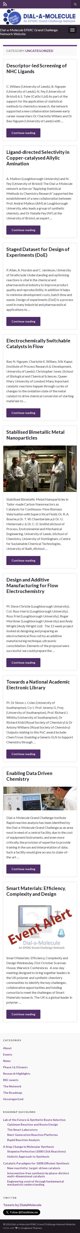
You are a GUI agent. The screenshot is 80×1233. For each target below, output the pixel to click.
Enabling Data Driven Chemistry (29, 776)
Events (7, 1054)
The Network (12, 1086)
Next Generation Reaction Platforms (32, 1134)
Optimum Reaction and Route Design (32, 1124)
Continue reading (23, 133)
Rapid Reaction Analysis (23, 1140)
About (7, 1048)
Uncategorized (13, 1099)
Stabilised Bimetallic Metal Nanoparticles (35, 435)
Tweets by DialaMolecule (22, 1205)
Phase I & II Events (15, 1067)
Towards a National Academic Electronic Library (38, 684)
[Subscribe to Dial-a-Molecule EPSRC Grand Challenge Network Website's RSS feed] (5, 3)
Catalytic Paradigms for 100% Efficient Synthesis (36, 1163)
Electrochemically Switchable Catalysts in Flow (38, 343)
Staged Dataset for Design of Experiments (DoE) (38, 252)
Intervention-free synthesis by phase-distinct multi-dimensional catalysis (38, 1174)
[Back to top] (71, 1224)
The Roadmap (12, 1092)
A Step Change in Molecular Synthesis (28, 1146)
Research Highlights (16, 1073)
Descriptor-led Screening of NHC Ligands (36, 68)
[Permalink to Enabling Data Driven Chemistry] (40, 798)
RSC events (10, 1080)
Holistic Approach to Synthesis (28, 1156)
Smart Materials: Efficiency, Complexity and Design (36, 891)
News (7, 1061)
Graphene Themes (31, 1228)
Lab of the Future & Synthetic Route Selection (34, 1119)
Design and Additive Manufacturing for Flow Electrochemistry (32, 585)
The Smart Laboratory (22, 1129)
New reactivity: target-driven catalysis (33, 1168)
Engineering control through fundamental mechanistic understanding (35, 1183)
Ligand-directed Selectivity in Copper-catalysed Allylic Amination (37, 157)
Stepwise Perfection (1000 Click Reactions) (36, 1151)
